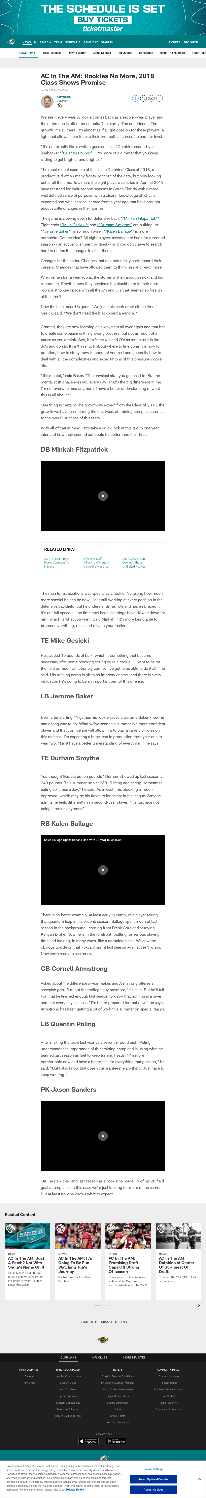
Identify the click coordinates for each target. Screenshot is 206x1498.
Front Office (29, 1382)
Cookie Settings (153, 1469)
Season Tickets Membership (117, 1389)
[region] (103, 1479)
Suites (117, 1409)
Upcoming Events (68, 1396)
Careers (29, 1376)
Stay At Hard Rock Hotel (68, 1415)
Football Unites (169, 1382)
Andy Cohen (64, 96)
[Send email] (151, 100)
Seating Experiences (118, 1402)
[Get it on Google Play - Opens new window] (116, 1443)
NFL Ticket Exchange (118, 1422)
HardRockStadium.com (68, 1376)
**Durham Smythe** (114, 224)
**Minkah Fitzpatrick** (140, 218)
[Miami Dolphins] (103, 1460)
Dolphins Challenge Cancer (169, 1389)
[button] (103, 496)
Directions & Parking (68, 1409)
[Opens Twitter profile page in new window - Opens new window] (59, 105)
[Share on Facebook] (135, 100)
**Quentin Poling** (76, 152)
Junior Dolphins (169, 1402)
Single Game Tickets (118, 1396)
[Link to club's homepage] (11, 42)
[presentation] (199, 1306)
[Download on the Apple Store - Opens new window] (88, 1441)
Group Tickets (117, 1415)
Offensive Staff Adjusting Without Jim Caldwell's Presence (97, 562)
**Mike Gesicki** (74, 224)
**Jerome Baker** (56, 231)
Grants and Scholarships (169, 1409)
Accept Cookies (153, 1489)
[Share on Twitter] (143, 100)
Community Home (169, 1376)
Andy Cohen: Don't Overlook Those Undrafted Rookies (134, 562)
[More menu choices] (118, 42)
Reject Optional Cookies (153, 1479)
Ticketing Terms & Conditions (118, 1376)
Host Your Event (68, 1389)
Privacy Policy (75, 1489)
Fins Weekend (169, 1396)
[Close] (199, 1478)
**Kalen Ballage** (119, 231)
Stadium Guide (68, 1382)
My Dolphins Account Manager (117, 1382)
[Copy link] (159, 98)
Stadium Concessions (68, 1402)
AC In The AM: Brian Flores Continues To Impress (57, 562)
